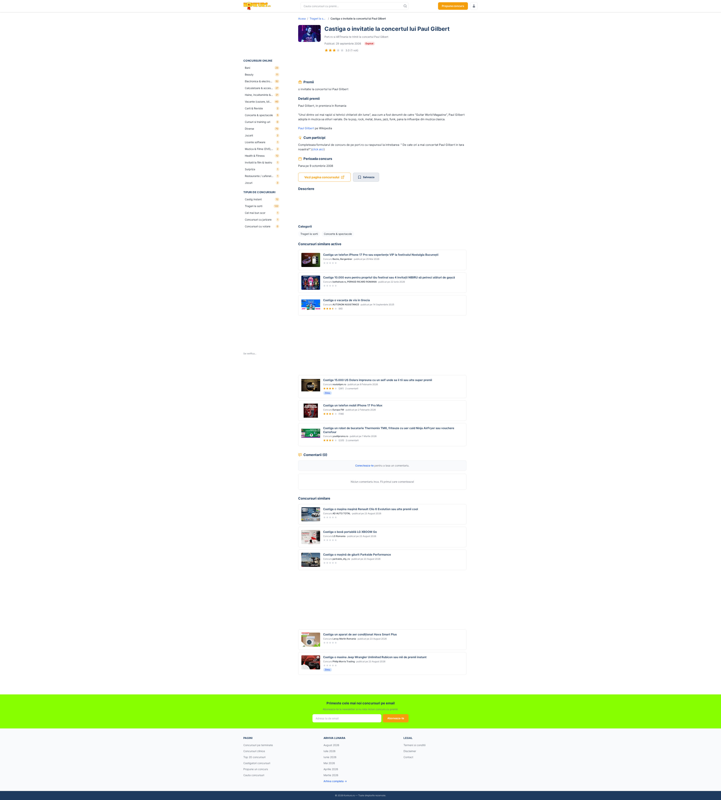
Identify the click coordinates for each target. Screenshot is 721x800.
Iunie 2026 (330, 757)
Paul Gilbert (306, 128)
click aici (318, 149)
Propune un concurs (255, 769)
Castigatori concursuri (256, 763)
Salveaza (368, 177)
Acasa (302, 18)
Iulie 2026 (330, 751)
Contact (408, 757)
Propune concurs (453, 6)
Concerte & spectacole (338, 233)
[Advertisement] (262, 35)
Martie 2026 (331, 775)
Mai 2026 (329, 763)
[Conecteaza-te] (474, 6)
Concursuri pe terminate (258, 745)
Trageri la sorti (318, 18)
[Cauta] (405, 6)
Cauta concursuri (253, 775)
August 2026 (331, 745)
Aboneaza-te (395, 718)
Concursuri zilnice (254, 751)
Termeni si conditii (414, 745)
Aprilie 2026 (331, 769)
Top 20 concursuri (254, 757)
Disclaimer (409, 751)
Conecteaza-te (364, 465)
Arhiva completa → (335, 781)
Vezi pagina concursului (321, 177)
